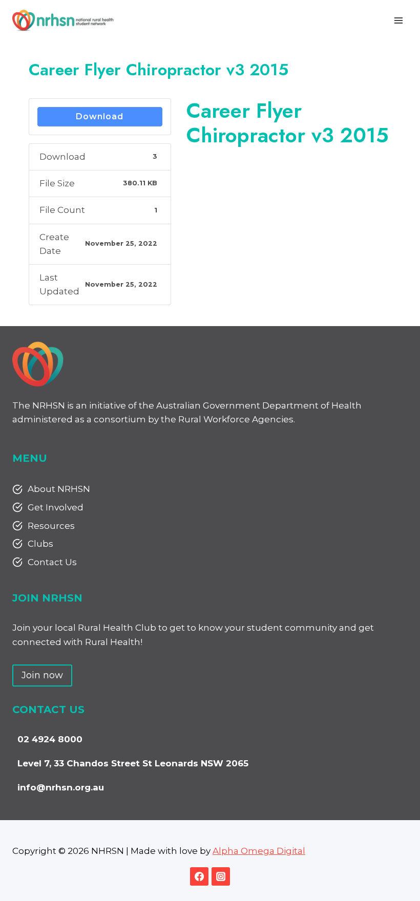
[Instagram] (221, 876)
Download (99, 116)
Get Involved (55, 507)
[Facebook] (199, 876)
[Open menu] (398, 20)
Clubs (40, 544)
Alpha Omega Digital (259, 851)
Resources (51, 526)
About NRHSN (59, 489)
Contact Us (52, 562)
